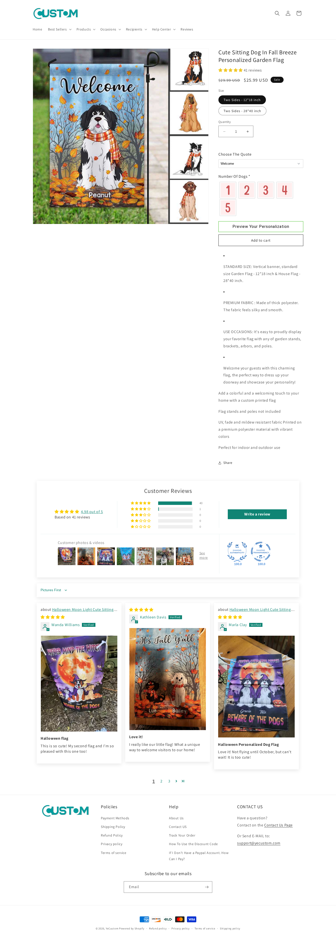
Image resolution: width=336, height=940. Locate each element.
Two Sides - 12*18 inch (242, 100)
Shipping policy (230, 928)
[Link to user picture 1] (79, 683)
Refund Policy (112, 835)
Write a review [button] (257, 514)
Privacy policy (111, 844)
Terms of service (113, 853)
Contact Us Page (278, 825)
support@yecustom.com (258, 843)
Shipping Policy (113, 826)
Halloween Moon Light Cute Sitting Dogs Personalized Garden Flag (77, 612)
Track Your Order (182, 835)
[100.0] (237, 551)
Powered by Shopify (131, 928)
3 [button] (169, 780)
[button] (59, 29)
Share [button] (227, 462)
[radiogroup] (260, 198)
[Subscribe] (206, 887)
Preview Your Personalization (260, 226)
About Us (176, 818)
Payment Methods (115, 818)
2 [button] (161, 780)
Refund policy (158, 928)
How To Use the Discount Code (193, 844)
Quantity (224, 122)
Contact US (178, 826)
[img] (53, 617)
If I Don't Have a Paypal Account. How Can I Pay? (199, 856)
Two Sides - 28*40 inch (242, 111)
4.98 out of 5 (92, 511)
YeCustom (112, 928)
